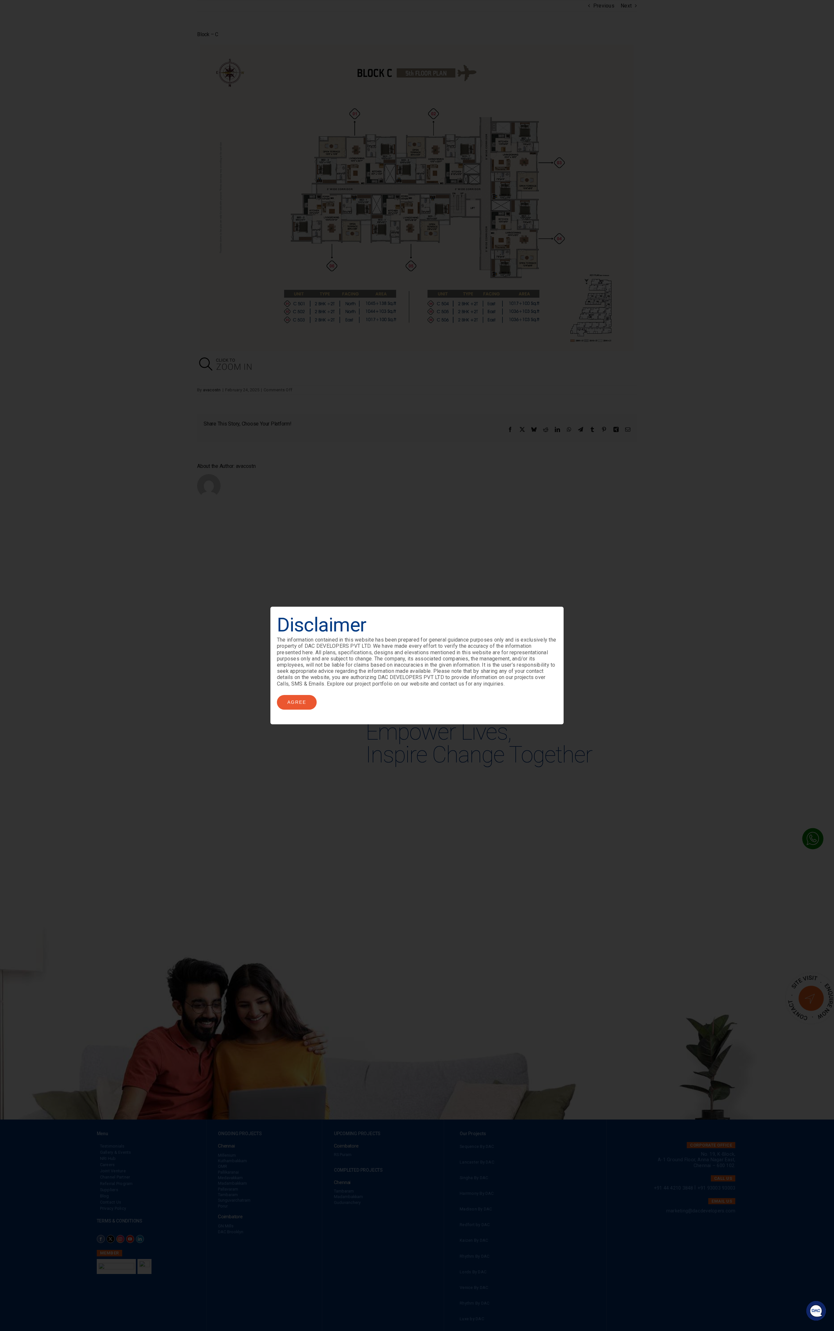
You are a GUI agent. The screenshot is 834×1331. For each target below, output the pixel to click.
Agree (296, 702)
